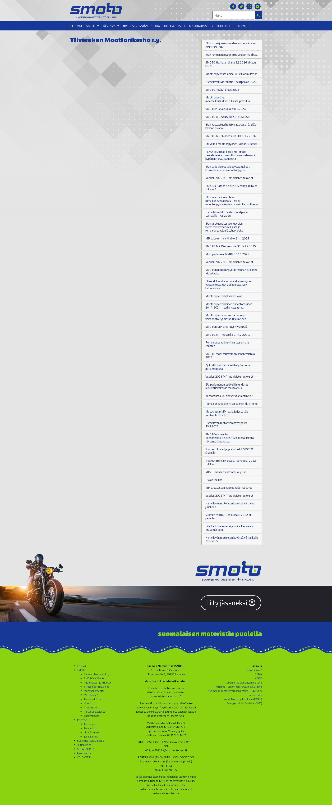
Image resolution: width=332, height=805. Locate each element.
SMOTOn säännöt (94, 678)
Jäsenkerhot (91, 736)
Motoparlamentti (94, 691)
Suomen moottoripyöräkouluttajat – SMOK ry (235, 691)
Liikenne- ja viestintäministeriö (244, 682)
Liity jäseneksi (227, 603)
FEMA (258, 674)
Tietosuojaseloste (94, 711)
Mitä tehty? (91, 695)
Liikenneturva (254, 695)
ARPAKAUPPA (198, 26)
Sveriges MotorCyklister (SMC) (244, 703)
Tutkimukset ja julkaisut (97, 682)
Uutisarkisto (174, 26)
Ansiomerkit (91, 707)
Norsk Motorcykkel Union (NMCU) (242, 699)
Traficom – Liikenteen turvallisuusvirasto (238, 687)
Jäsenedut (90, 728)
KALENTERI (243, 26)
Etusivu (76, 26)
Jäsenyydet (90, 724)
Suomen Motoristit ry (96, 674)
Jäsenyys (110, 26)
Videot (87, 703)
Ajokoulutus (222, 26)
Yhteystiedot (91, 716)
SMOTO (91, 26)
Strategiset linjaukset (96, 687)
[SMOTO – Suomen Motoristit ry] (96, 10)
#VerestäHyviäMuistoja (141, 26)
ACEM (258, 678)
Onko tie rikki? (254, 670)
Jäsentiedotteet (93, 699)
